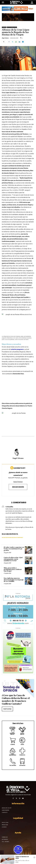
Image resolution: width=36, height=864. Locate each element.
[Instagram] (19, 798)
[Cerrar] (34, 857)
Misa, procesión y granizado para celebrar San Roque (13, 569)
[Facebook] (8, 41)
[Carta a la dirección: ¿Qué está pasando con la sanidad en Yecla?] (28, 560)
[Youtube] (23, 798)
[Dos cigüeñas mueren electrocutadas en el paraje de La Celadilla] (28, 581)
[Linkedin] (19, 41)
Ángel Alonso (5, 38)
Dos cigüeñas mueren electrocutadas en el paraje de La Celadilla (14, 579)
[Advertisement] (18, 390)
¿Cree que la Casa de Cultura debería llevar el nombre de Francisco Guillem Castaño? (16, 699)
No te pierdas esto (12, 27)
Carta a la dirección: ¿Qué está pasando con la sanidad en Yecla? (13, 559)
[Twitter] (12, 41)
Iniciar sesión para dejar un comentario (12, 537)
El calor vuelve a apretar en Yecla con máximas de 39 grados (14, 548)
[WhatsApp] (15, 41)
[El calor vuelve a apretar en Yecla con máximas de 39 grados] (28, 550)
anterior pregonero (17, 349)
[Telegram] (23, 41)
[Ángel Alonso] (18, 452)
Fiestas (4, 27)
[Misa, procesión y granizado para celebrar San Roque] (28, 570)
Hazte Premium (18, 481)
